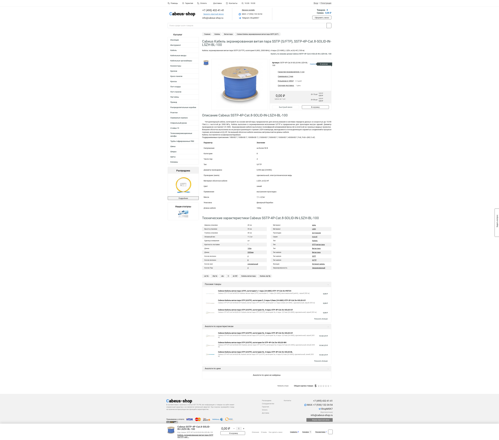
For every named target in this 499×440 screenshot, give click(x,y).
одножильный (253, 264)
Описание (255, 432)
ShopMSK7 (327, 408)
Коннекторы (175, 66)
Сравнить (293, 432)
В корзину (315, 107)
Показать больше (321, 319)
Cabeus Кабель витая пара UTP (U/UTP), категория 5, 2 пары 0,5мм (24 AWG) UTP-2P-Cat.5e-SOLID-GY (262, 300)
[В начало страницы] (330, 432)
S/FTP (314, 260)
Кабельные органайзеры (181, 61)
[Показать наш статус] (183, 214)
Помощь (174, 3)
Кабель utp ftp (265, 276)
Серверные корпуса (179, 118)
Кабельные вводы (178, 55)
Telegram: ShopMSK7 (250, 18)
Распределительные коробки (183, 107)
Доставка (217, 3)
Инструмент (175, 45)
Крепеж (173, 71)
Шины (173, 146)
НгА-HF (314, 237)
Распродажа (266, 400)
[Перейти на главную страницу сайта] (182, 14)
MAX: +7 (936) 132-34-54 (252, 14)
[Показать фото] (206, 63)
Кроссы (173, 81)
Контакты (233, 3)
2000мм (251, 252)
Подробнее (183, 198)
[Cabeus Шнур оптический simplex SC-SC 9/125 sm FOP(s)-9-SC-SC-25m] (183, 185)
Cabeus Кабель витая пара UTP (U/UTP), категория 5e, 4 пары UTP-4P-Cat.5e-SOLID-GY (255, 310)
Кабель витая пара (248, 276)
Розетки (174, 113)
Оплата (203, 3)
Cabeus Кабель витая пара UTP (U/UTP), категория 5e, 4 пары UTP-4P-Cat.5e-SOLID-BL (255, 352)
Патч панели (175, 92)
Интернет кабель (318, 264)
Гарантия (189, 3)
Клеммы (174, 162)
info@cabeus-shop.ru (321, 415)
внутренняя (316, 233)
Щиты (173, 157)
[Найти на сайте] (329, 25)
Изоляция (174, 40)
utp (222, 276)
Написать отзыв (282, 386)
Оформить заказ (322, 18)
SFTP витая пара (318, 244)
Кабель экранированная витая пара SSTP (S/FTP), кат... (195, 436)
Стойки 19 (174, 128)
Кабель (173, 50)
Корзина (305, 432)
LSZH (314, 229)
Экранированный (318, 268)
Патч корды (175, 87)
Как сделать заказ (275, 432)
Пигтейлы (174, 97)
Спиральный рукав (178, 123)
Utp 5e (215, 276)
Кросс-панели (176, 76)
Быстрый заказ (285, 107)
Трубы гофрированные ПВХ (182, 141)
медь (314, 225)
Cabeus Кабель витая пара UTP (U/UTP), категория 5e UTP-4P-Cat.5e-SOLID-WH (252, 342)
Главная (207, 34)
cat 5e (206, 276)
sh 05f (235, 276)
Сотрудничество (268, 404)
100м (249, 248)
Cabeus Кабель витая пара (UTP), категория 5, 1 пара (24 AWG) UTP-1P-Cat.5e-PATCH (254, 291)
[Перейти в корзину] (314, 11)
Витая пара (228, 34)
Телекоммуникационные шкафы (181, 134)
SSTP (314, 256)
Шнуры (173, 152)
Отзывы (264, 432)
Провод (173, 102)
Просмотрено (320, 432)
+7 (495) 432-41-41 (213, 10)
